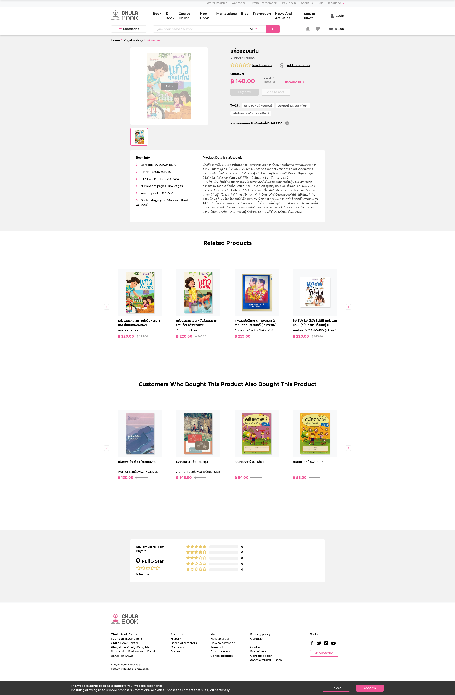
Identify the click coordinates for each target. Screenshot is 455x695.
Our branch (179, 647)
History (176, 638)
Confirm (370, 688)
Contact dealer (261, 655)
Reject (336, 688)
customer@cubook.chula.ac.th (130, 669)
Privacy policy (260, 634)
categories (131, 29)
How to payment (222, 643)
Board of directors (184, 643)
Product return (221, 651)
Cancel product (221, 655)
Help (213, 634)
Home (115, 40)
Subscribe (326, 653)
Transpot (216, 647)
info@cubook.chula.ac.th (126, 664)
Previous (106, 307)
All (252, 29)
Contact (256, 647)
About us (177, 634)
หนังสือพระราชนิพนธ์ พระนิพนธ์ (250, 113)
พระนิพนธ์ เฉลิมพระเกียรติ (293, 105)
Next (348, 307)
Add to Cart (275, 92)
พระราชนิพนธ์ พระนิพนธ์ (258, 105)
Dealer (175, 651)
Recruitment (259, 651)
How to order (219, 638)
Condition (257, 638)
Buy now (244, 92)
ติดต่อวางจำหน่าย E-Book (266, 660)
